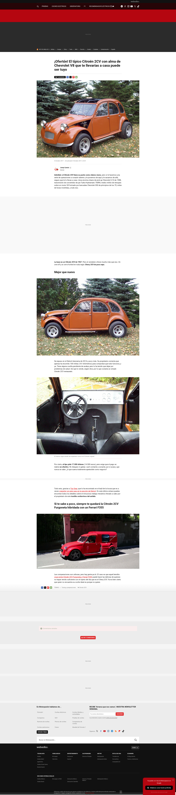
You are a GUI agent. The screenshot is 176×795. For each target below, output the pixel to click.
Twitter (135, 6)
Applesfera (40, 761)
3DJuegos (55, 756)
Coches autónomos (43, 727)
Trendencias (115, 756)
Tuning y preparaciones (69, 587)
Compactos (40, 718)
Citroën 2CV (83, 587)
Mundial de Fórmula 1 (79, 727)
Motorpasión (100, 756)
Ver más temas (42, 732)
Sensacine (70, 756)
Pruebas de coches (78, 718)
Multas (52, 49)
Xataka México (41, 779)
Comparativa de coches (77, 722)
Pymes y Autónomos (132, 759)
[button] (66, 167)
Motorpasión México (102, 779)
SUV (56, 718)
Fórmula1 (40, 712)
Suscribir (120, 714)
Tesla (70, 49)
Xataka (39, 756)
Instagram (128, 6)
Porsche (82, 49)
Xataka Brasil (40, 781)
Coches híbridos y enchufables (77, 713)
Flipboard (73, 77)
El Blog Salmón (131, 756)
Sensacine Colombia (72, 781)
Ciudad (89, 49)
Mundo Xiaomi (41, 767)
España (113, 49)
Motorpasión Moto (102, 759)
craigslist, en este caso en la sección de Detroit (77, 491)
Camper (59, 49)
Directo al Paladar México (86, 779)
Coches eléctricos (60, 712)
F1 (85, 6)
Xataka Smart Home (42, 764)
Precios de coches (60, 721)
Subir (134, 747)
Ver (89, 637)
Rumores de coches (43, 721)
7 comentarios (61, 77)
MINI (76, 49)
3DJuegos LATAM (57, 779)
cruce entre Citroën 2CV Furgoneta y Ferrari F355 (73, 577)
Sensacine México (72, 779)
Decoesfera (115, 759)
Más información (89, 793)
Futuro (57, 727)
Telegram (122, 6)
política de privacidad (111, 718)
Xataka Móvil (40, 759)
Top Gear (73, 489)
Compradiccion (116, 761)
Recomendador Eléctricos (99, 6)
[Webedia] (135, 1)
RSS (115, 730)
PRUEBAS (45, 6)
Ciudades (95, 49)
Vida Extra (54, 759)
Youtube (132, 6)
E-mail (76, 77)
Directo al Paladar (86, 756)
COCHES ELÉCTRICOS (59, 6)
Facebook (125, 6)
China (65, 49)
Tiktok (138, 6)
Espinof (69, 759)
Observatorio (75, 6)
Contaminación (105, 49)
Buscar (135, 740)
